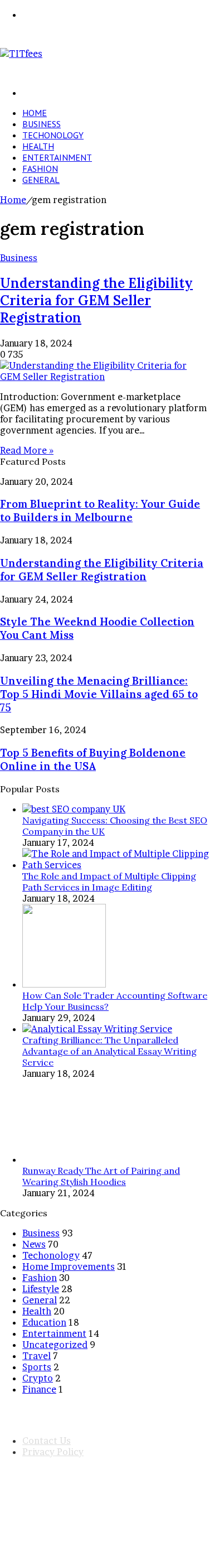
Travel (36, 1355)
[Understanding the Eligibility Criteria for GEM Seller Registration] (104, 376)
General (41, 179)
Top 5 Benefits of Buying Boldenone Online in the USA (93, 759)
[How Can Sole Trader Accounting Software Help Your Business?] (64, 984)
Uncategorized (55, 1344)
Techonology (53, 135)
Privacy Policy (53, 1451)
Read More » (27, 450)
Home (34, 112)
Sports (36, 1367)
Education (44, 1322)
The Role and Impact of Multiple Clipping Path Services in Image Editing (109, 881)
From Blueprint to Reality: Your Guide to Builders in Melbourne (100, 510)
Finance (39, 1389)
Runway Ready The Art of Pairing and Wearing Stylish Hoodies (101, 1176)
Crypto (37, 1378)
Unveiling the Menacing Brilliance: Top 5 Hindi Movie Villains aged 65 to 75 (99, 694)
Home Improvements (68, 1266)
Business (41, 123)
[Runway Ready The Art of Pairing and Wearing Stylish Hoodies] (64, 1159)
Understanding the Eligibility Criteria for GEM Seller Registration (96, 300)
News (34, 1244)
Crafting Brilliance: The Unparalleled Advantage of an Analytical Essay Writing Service (109, 1051)
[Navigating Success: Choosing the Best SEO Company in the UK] (73, 809)
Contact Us (46, 1440)
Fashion (40, 168)
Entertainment (57, 157)
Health (38, 146)
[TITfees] (21, 53)
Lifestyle (40, 1288)
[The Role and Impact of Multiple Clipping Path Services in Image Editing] (115, 864)
